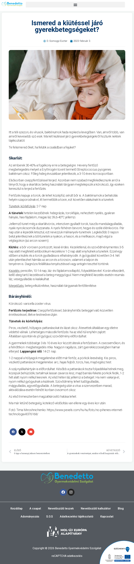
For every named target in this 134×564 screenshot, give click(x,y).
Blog (121, 508)
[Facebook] (63, 492)
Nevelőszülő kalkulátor (96, 508)
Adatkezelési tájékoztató (76, 516)
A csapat (35, 508)
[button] (75, 4)
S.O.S (49, 516)
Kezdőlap (16, 508)
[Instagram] (71, 492)
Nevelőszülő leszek (61, 508)
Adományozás (30, 516)
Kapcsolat (106, 516)
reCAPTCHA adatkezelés (67, 556)
